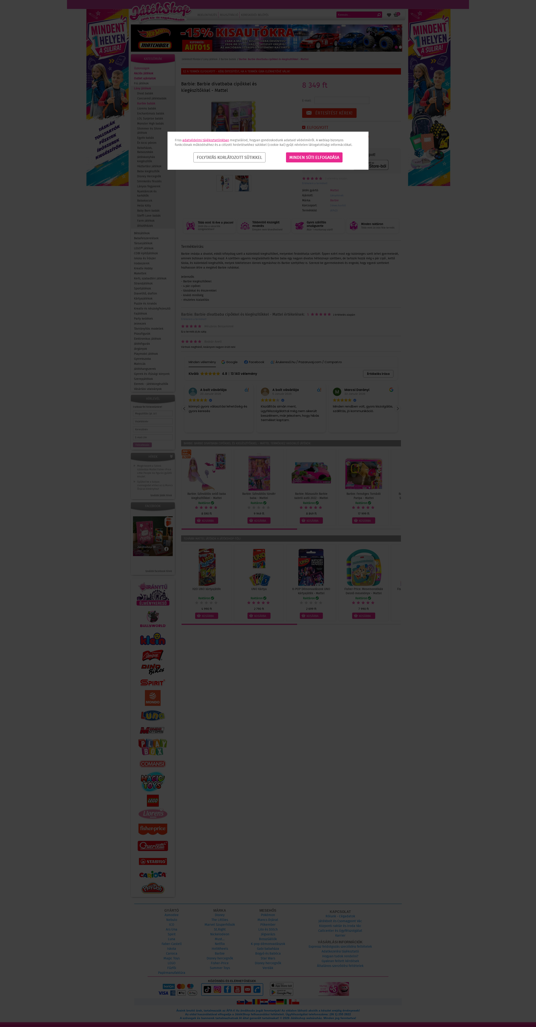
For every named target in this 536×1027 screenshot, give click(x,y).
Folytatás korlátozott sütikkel (229, 157)
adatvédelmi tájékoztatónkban (205, 140)
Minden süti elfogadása (314, 157)
